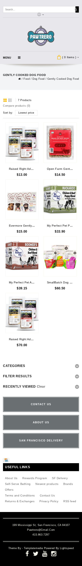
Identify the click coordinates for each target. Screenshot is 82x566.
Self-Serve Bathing (18, 483)
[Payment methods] (6, 461)
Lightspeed (67, 548)
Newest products (46, 483)
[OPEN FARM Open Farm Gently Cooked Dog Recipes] (60, 143)
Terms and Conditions (20, 495)
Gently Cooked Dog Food (63, 78)
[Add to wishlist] (35, 126)
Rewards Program (34, 478)
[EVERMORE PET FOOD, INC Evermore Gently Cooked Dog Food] (22, 199)
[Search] (75, 9)
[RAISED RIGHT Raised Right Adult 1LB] (22, 143)
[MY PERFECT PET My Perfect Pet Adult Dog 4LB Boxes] (22, 256)
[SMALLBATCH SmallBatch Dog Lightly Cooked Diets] (60, 256)
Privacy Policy (48, 501)
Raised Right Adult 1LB (24, 168)
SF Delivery (60, 478)
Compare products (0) (16, 105)
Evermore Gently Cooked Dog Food (33, 225)
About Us (11, 478)
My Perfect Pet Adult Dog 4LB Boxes (34, 282)
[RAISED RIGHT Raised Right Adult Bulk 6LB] (22, 313)
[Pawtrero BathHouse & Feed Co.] (41, 36)
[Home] (19, 78)
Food (26, 78)
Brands (68, 483)
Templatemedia (34, 548)
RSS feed (69, 501)
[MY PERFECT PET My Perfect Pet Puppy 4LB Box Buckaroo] (60, 199)
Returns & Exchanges (19, 501)
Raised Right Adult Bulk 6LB (28, 339)
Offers (9, 489)
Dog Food (38, 78)
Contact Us (47, 495)
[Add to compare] (35, 132)
